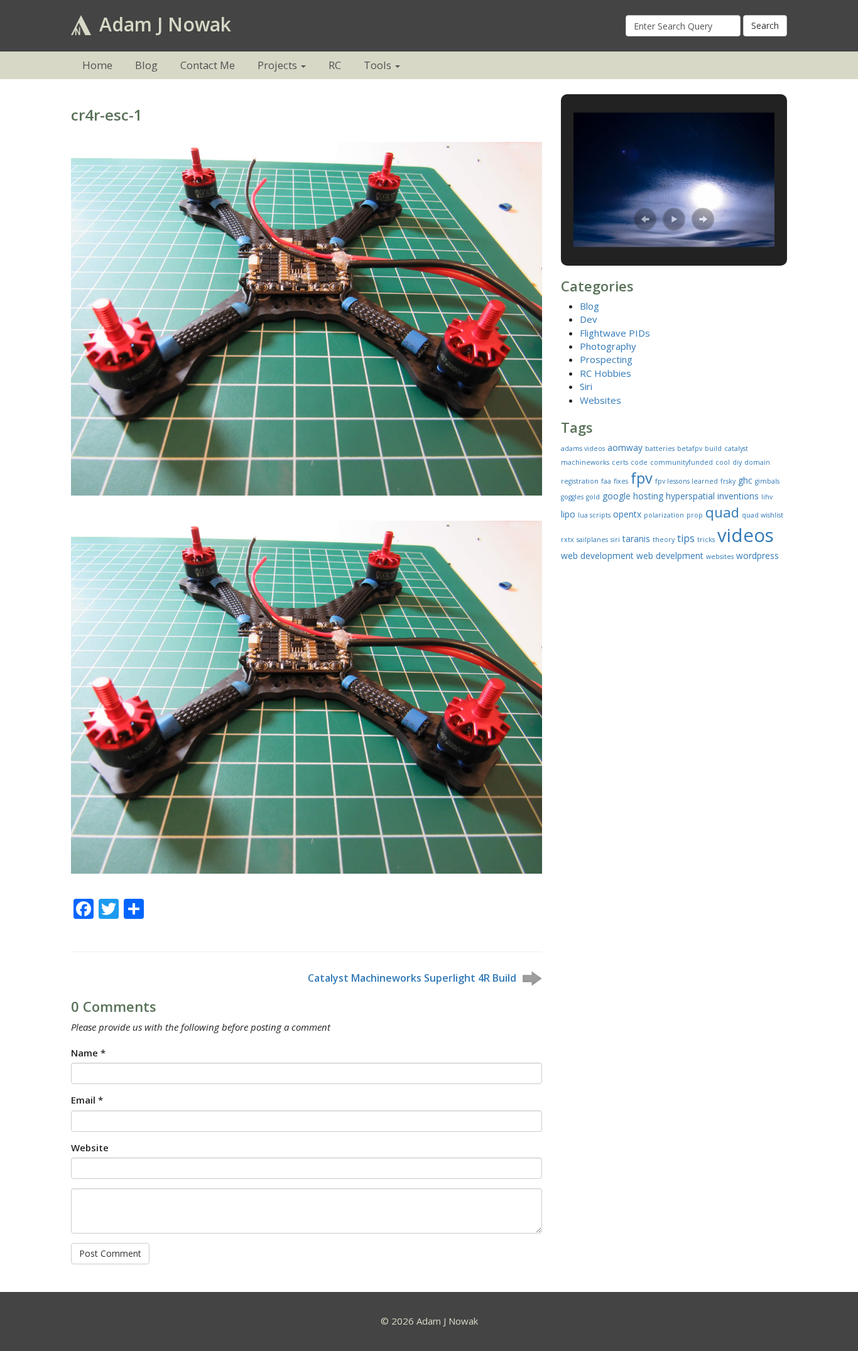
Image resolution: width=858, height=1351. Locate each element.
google (616, 496)
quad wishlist (762, 515)
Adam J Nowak (162, 24)
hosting (648, 496)
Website (90, 1147)
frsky (728, 481)
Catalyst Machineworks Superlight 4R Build (412, 978)
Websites (600, 400)
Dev (588, 319)
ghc (745, 480)
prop (695, 515)
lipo (568, 514)
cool (722, 462)
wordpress (757, 556)
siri (615, 539)
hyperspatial (690, 496)
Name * (88, 1052)
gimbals (767, 481)
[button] (645, 219)
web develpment (669, 556)
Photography (608, 346)
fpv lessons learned (686, 481)
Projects (277, 65)
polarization (664, 515)
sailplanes (592, 539)
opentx (627, 514)
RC (335, 65)
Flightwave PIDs (615, 333)
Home (97, 65)
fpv (642, 478)
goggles (572, 496)
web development (597, 556)
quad (722, 511)
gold (593, 496)
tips (686, 538)
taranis (636, 539)
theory (664, 539)
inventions (738, 496)
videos (745, 535)
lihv (767, 496)
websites (720, 556)
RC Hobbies (605, 373)
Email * (87, 1099)
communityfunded (681, 462)
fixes (621, 481)
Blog (146, 65)
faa (606, 481)
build (713, 448)
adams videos (583, 448)
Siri (586, 386)
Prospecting (606, 359)
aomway (625, 447)
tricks (706, 539)
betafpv (689, 448)
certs (620, 462)
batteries (660, 448)
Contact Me (207, 65)
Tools (377, 65)
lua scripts (594, 515)
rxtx (567, 539)
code (639, 462)
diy (737, 462)
